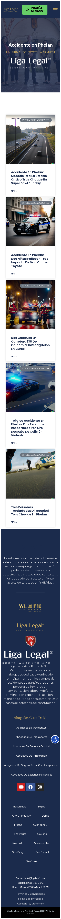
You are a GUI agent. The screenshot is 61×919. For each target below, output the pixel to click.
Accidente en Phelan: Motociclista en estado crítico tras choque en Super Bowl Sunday (29, 177)
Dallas (45, 815)
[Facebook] (30, 787)
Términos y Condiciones (30, 893)
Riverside (17, 843)
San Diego (18, 852)
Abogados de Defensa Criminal (31, 746)
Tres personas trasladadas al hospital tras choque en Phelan (30, 510)
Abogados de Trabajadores (31, 737)
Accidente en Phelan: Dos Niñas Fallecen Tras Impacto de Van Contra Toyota (29, 260)
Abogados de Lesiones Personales (31, 774)
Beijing (41, 806)
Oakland (42, 834)
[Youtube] (21, 787)
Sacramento (41, 843)
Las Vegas (20, 834)
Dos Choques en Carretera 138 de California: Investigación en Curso (30, 343)
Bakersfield (19, 806)
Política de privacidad (30, 898)
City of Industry (21, 815)
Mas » (14, 191)
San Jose (31, 861)
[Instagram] (40, 787)
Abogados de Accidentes (31, 727)
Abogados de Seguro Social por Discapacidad (31, 765)
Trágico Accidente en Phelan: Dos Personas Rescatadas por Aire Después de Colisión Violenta (27, 427)
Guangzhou (40, 824)
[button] (55, 10)
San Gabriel (42, 852)
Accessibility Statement (30, 903)
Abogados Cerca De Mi (30, 718)
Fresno (18, 824)
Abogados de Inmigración (31, 755)
